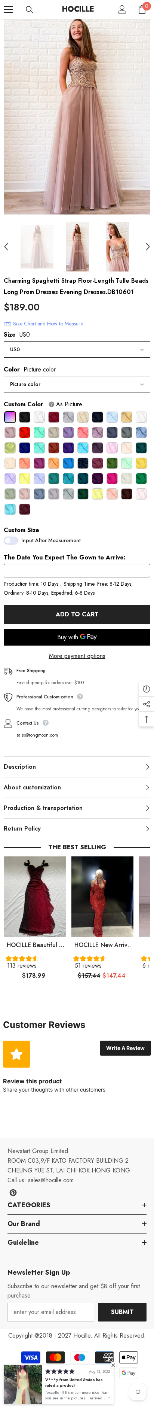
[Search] (29, 9)
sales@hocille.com (51, 1180)
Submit (122, 1312)
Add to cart (77, 614)
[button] (35, 964)
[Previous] (6, 246)
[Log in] (122, 9)
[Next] (148, 246)
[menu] (8, 9)
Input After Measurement (51, 540)
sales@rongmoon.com (37, 735)
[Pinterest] (13, 1192)
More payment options (77, 656)
